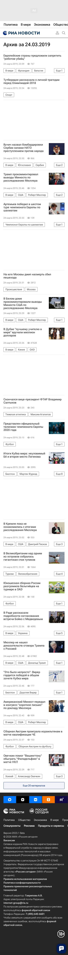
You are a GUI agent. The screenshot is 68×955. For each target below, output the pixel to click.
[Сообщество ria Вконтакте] (35, 799)
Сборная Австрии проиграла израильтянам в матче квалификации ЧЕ (32, 733)
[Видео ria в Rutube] (61, 799)
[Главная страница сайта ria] (21, 33)
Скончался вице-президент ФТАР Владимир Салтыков (32, 401)
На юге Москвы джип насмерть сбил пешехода (27, 276)
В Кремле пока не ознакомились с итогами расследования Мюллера (20, 527)
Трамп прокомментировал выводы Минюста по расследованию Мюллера (20, 177)
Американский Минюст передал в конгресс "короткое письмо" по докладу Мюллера (24, 705)
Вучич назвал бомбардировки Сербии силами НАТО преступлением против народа (23, 148)
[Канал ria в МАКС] (9, 799)
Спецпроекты (11, 825)
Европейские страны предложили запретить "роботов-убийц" (32, 57)
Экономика (40, 820)
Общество (24, 820)
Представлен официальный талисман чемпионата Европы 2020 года (23, 427)
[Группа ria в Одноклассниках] (48, 799)
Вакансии (9, 840)
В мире (54, 820)
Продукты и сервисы (51, 825)
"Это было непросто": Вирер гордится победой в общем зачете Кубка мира (21, 675)
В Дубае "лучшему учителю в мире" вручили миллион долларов (22, 332)
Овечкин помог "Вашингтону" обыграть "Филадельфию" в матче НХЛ (22, 759)
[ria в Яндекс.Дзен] (22, 799)
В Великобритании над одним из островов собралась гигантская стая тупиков (22, 556)
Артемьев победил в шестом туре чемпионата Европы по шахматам (22, 207)
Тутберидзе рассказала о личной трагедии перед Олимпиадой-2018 (31, 81)
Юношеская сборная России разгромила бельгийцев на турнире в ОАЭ (21, 586)
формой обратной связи (36, 910)
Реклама (29, 825)
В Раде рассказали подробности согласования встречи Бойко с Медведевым (23, 616)
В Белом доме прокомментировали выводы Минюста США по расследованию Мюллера (22, 303)
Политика (9, 820)
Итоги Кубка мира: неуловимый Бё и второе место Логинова (24, 455)
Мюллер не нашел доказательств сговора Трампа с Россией (23, 645)
